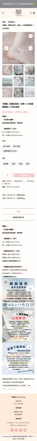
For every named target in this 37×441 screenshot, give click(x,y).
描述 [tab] (18, 211)
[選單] (3, 13)
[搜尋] (31, 13)
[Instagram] (12, 430)
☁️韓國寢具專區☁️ (18, 181)
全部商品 (9, 181)
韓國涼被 (7, 184)
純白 (27, 164)
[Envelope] (25, 430)
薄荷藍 (5, 164)
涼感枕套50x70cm (9, 151)
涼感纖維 (17, 187)
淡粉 (20, 164)
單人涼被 (6, 146)
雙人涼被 (17, 146)
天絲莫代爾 (9, 187)
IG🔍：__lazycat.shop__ (9, 389)
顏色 (3, 158)
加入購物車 (24, 175)
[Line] (16, 430)
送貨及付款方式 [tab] (18, 217)
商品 (3, 141)
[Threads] (20, 430)
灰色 (13, 164)
